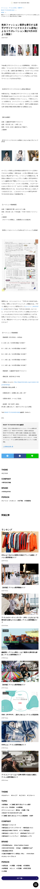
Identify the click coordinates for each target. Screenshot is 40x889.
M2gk (19, 848)
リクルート (31, 795)
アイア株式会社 (25, 830)
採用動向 (5, 804)
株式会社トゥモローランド (11, 833)
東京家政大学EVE (8, 851)
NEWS (2, 12)
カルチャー (6, 795)
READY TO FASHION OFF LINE (12, 813)
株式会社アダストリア (27, 833)
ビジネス (5, 473)
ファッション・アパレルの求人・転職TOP (11, 8)
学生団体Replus (7, 845)
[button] (36, 885)
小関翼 (13, 865)
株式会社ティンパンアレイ (11, 836)
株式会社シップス (26, 836)
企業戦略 (20, 807)
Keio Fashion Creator (22, 845)
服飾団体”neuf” (28, 848)
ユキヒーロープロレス (9, 856)
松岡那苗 (5, 868)
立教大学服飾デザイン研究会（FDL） (14, 853)
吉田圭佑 (5, 865)
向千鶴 (21, 501)
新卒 (32, 816)
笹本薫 (19, 865)
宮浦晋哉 (28, 501)
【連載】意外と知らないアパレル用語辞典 (15, 816)
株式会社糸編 (7, 482)
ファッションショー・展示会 (11, 810)
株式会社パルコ (28, 828)
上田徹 (5, 871)
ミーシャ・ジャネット (9, 501)
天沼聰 (19, 868)
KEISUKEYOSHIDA (8, 848)
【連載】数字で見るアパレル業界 (21, 804)
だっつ (13, 868)
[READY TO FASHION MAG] (20, 3)
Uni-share (31, 853)
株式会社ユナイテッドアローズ (12, 828)
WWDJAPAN (7, 491)
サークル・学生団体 (9, 807)
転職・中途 (26, 810)
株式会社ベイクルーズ (9, 825)
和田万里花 (27, 868)
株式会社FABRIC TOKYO (10, 830)
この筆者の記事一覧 (8, 446)
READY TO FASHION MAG (8, 10)
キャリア (14, 795)
